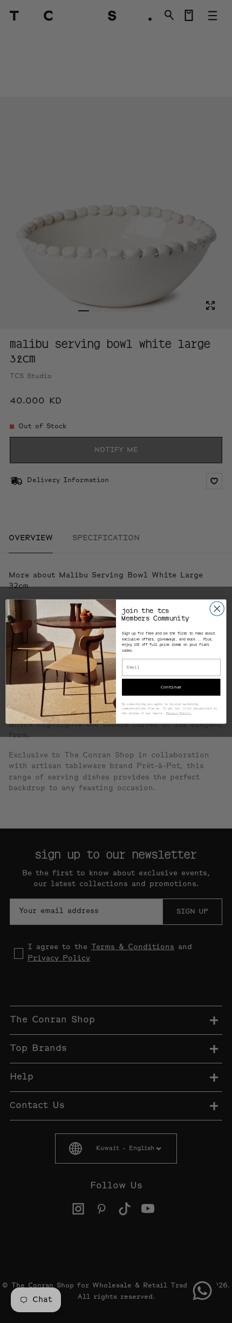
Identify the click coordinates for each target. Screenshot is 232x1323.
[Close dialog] (217, 609)
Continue (171, 687)
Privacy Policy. (179, 713)
